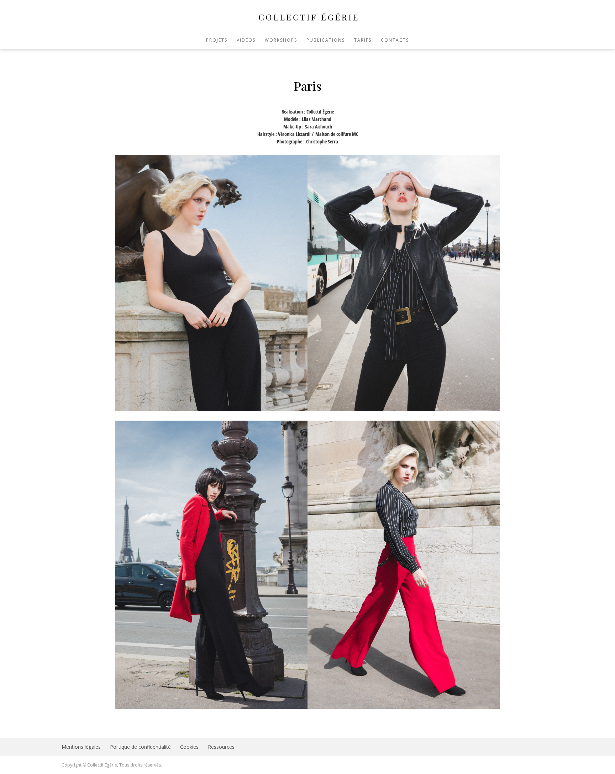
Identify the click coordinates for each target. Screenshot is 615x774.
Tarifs (363, 40)
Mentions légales (81, 746)
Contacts (395, 40)
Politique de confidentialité (140, 746)
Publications (325, 40)
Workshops (281, 40)
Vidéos (246, 40)
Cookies (189, 746)
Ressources (221, 746)
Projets (216, 40)
